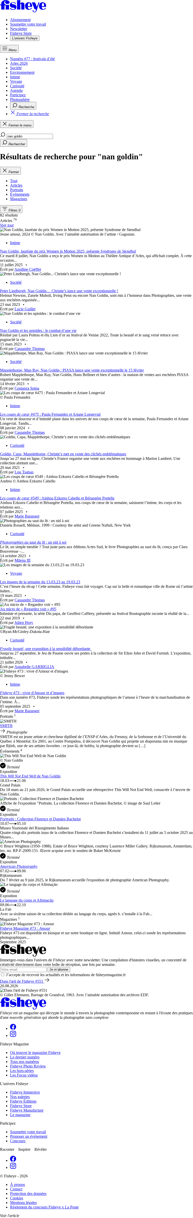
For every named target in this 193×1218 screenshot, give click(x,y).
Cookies (16, 1198)
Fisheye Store (21, 33)
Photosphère (20, 99)
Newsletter (18, 29)
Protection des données (28, 1193)
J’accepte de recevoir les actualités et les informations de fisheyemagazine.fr (66, 975)
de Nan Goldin (30, 776)
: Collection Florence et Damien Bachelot (40, 819)
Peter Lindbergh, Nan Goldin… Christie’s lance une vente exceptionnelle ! (59, 291)
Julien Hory (24, 622)
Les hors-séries (22, 1070)
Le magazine (20, 1115)
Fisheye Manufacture (26, 1110)
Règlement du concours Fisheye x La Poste (44, 1207)
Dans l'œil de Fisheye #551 (22, 981)
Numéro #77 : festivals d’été (32, 59)
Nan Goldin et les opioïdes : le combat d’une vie (38, 330)
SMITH (6, 726)
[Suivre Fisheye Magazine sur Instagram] (13, 1035)
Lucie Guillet (25, 309)
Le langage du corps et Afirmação (27, 900)
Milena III (22, 560)
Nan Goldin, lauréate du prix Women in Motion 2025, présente (68, 251)
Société (16, 68)
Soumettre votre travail (28, 24)
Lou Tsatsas (24, 472)
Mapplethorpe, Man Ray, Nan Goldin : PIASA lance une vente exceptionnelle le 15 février (72, 370)
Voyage (16, 81)
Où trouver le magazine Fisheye (35, 1052)
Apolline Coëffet (27, 269)
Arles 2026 (19, 63)
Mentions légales (23, 1202)
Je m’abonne (59, 969)
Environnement (22, 72)
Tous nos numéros (24, 1061)
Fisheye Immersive (25, 1092)
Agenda (16, 90)
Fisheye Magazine (25, 928)
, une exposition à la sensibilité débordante (45, 649)
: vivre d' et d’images (32, 693)
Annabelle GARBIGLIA (34, 667)
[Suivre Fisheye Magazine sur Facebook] (13, 1028)
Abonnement (20, 20)
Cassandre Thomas (30, 348)
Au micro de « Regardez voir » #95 (28, 609)
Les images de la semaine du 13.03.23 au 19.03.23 (40, 582)
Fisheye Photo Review (28, 1066)
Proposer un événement (28, 1136)
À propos (17, 1184)
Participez (18, 95)
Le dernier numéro (24, 1057)
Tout (13, 181)
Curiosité (17, 86)
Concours (17, 1141)
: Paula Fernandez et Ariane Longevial (50, 414)
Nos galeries (20, 1097)
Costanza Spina (27, 388)
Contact (16, 1189)
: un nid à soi (33, 542)
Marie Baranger (27, 516)
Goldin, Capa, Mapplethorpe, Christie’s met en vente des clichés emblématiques (63, 454)
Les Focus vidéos (24, 1075)
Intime (15, 77)
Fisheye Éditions (23, 1101)
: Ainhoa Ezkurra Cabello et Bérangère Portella (57, 498)
